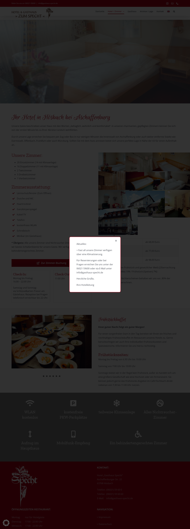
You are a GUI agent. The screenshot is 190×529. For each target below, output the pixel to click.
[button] (6, 523)
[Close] (116, 240)
